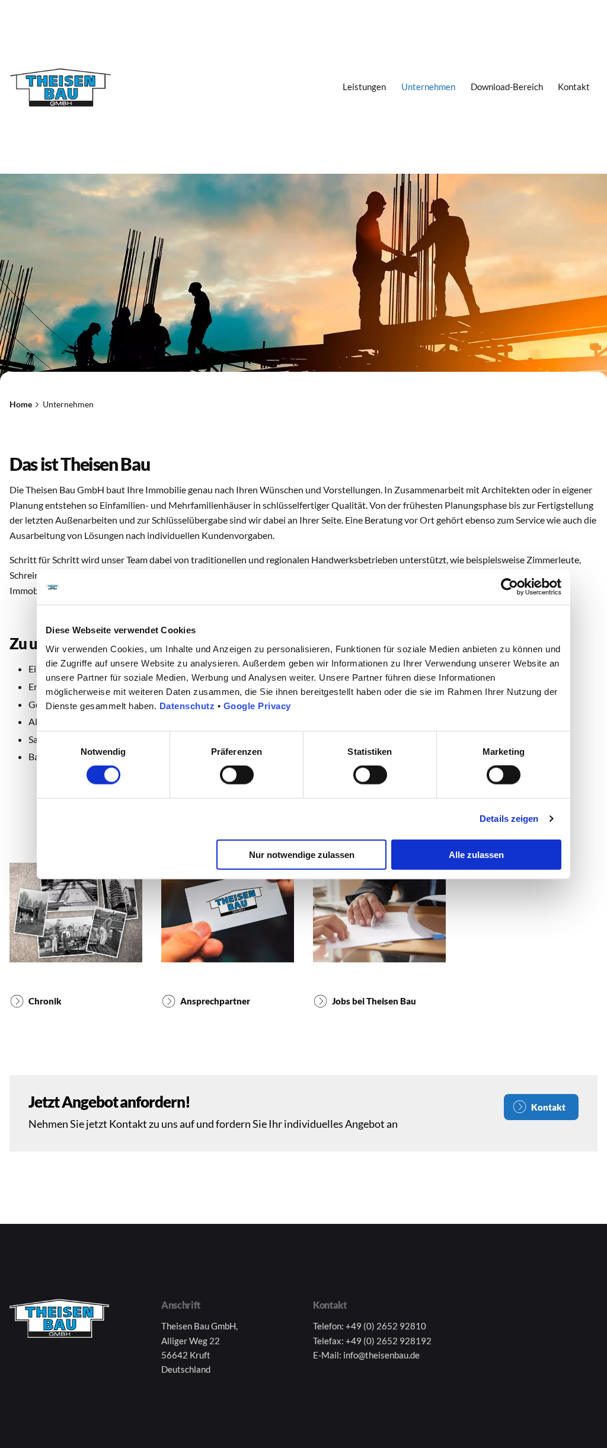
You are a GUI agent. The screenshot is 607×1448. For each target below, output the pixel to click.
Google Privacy (257, 705)
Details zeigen (509, 819)
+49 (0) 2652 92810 (386, 1326)
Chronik (45, 1001)
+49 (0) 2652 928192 (389, 1340)
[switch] (237, 775)
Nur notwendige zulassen (301, 854)
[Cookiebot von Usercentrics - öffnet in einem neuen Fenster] (509, 587)
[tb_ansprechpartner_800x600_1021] (227, 912)
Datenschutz (187, 705)
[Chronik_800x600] (75, 912)
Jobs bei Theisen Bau (374, 1001)
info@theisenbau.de (381, 1355)
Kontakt (548, 1107)
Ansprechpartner (215, 1001)
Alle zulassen (476, 854)
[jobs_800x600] (379, 912)
